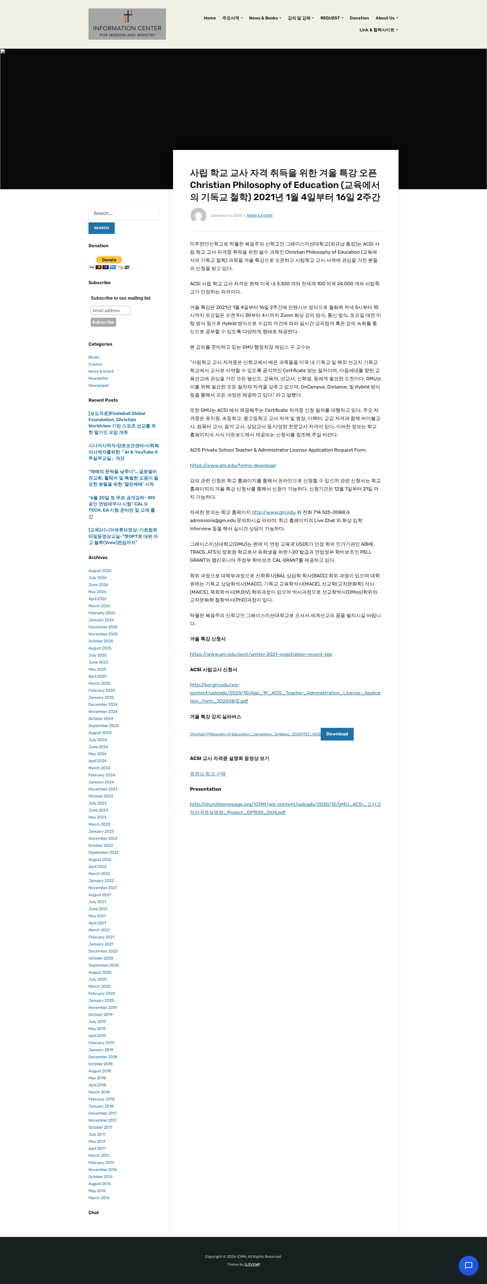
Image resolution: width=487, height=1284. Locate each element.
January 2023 (101, 831)
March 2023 (99, 824)
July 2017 (97, 1134)
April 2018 (97, 1085)
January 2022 (101, 880)
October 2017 (100, 1127)
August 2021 (99, 894)
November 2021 (102, 887)
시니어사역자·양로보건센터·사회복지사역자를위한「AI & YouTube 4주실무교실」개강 (123, 452)
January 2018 (101, 1106)
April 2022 (97, 866)
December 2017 (102, 1113)
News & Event (260, 215)
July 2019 (97, 1021)
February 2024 (101, 775)
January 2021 (100, 944)
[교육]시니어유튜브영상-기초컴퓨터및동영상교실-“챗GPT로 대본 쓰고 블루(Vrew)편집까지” (123, 536)
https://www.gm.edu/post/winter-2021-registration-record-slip (261, 654)
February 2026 (101, 613)
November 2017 (102, 1120)
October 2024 (100, 718)
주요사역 (230, 18)
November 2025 (103, 634)
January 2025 (101, 697)
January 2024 (101, 782)
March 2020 (99, 986)
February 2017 (101, 1162)
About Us (385, 18)
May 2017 (96, 1141)
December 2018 (102, 1057)
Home (210, 18)
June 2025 (98, 662)
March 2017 (98, 1155)
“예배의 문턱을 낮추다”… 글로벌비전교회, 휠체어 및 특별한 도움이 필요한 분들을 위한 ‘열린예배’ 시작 (123, 478)
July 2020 (97, 979)
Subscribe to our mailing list (120, 298)
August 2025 (99, 648)
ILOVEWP (252, 1264)
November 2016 (102, 1169)
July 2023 (97, 803)
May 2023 (97, 817)
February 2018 (101, 1099)
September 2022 (103, 852)
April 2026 (97, 598)
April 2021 (97, 923)
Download (337, 734)
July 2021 (97, 902)
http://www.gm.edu (274, 512)
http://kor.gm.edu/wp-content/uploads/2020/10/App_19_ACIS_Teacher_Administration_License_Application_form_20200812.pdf (285, 693)
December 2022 (103, 838)
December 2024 (103, 704)
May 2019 (97, 1028)
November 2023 (103, 789)
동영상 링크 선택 (208, 774)
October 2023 (100, 796)
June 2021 (97, 909)
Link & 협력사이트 (377, 29)
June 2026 (98, 584)
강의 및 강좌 (299, 18)
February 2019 (101, 1042)
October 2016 (100, 1176)
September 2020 (103, 965)
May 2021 (97, 916)
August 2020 (100, 972)
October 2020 (100, 958)
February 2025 (101, 690)
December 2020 (103, 951)
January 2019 (100, 1049)
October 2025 (100, 641)
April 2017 (97, 1148)
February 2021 (101, 937)
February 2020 (101, 993)
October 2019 (100, 1014)
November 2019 (102, 1007)
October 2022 (100, 845)
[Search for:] (123, 213)
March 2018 (99, 1092)
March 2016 (99, 1197)
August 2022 (99, 859)
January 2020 (101, 1000)
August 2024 (100, 732)
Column (95, 364)
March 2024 (99, 768)
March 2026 (99, 606)
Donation (359, 18)
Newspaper (98, 385)
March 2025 (99, 683)
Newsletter (98, 378)
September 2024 (103, 725)
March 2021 (99, 930)
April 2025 (97, 676)
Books (93, 357)
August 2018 (99, 1071)
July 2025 (97, 655)
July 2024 (97, 739)
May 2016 (97, 1190)
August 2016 (99, 1183)
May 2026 (97, 591)
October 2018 (100, 1064)
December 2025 (103, 627)
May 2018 (97, 1078)
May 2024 (97, 754)
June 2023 (98, 810)
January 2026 (101, 620)
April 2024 (97, 761)
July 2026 (97, 577)
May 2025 (97, 669)
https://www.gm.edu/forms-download (233, 465)
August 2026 (99, 570)
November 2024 (103, 711)
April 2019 (97, 1035)
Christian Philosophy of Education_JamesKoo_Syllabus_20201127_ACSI (255, 734)
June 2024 (98, 746)
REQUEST (330, 18)
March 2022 (99, 873)
